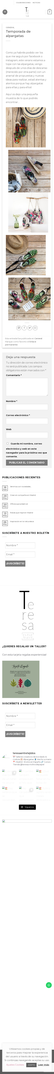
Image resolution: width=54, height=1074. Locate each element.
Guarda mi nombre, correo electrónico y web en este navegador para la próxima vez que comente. (26, 450)
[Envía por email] (35, 327)
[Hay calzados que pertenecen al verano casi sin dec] (27, 794)
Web (8, 429)
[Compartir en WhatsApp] (18, 327)
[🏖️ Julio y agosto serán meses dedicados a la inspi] (44, 794)
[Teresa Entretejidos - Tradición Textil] (27, 12)
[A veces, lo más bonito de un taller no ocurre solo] (10, 777)
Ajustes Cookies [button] (15, 1064)
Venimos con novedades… (21, 487)
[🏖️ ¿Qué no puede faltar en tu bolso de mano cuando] (44, 777)
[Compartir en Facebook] (24, 327)
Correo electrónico (18, 415)
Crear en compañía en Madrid (23, 495)
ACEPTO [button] (31, 1065)
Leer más (43, 1064)
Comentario (14, 375)
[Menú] (5, 12)
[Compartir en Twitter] (29, 327)
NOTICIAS (36, 2)
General (10, 27)
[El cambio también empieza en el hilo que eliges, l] (27, 777)
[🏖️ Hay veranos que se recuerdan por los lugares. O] (10, 794)
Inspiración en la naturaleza (22, 521)
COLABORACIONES (23, 2)
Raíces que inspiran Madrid (21, 513)
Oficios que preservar (19, 504)
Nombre (11, 401)
